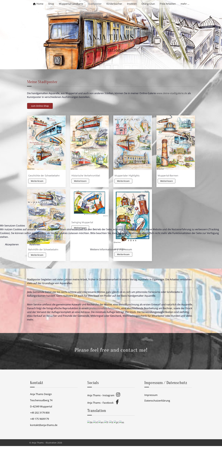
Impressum (125, 249)
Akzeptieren (12, 244)
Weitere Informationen (103, 249)
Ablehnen (34, 244)
